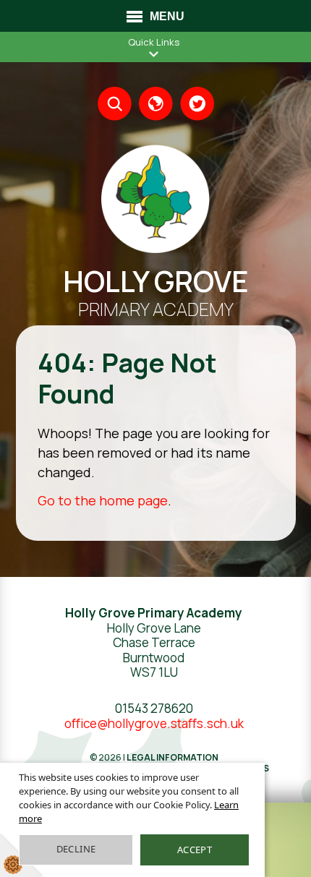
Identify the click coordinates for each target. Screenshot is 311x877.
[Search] (115, 104)
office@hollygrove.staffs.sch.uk (154, 723)
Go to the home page (103, 500)
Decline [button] (76, 848)
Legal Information (172, 757)
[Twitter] (197, 104)
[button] (154, 53)
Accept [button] (194, 849)
